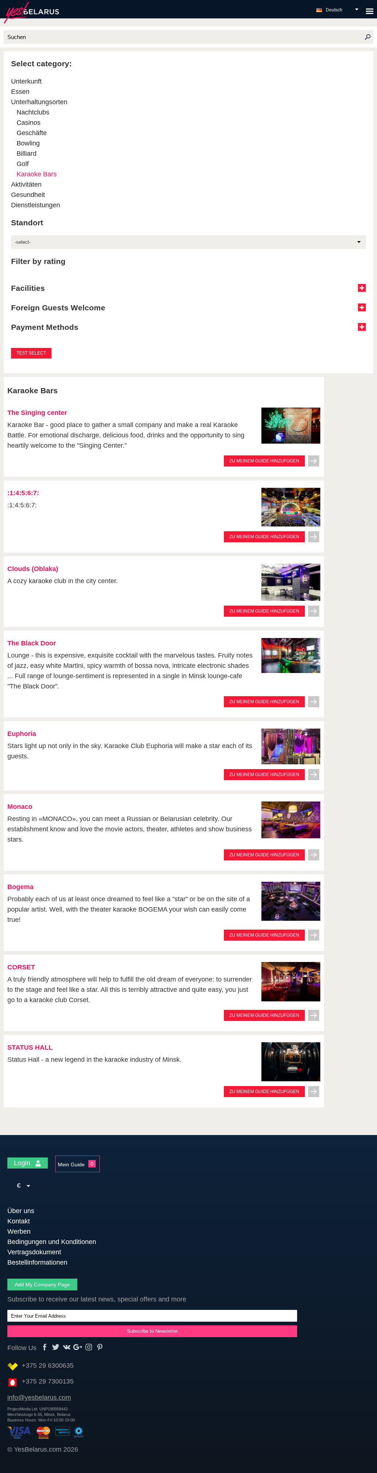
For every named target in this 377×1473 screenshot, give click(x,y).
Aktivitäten (26, 184)
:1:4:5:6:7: (23, 493)
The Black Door (31, 643)
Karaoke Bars (37, 174)
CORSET (21, 967)
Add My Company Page (42, 1284)
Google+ (77, 1347)
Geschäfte (32, 133)
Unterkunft (26, 81)
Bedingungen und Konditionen (51, 1241)
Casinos (28, 122)
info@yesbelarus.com (39, 1397)
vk (66, 1347)
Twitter (55, 1347)
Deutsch (334, 10)
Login (23, 1163)
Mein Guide (71, 1164)
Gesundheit (28, 194)
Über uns (20, 1211)
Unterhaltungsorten (39, 102)
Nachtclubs (33, 112)
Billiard (26, 153)
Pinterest (100, 1347)
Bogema (20, 887)
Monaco (19, 806)
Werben (19, 1231)
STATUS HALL (30, 1047)
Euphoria (21, 733)
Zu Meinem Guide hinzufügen (264, 461)
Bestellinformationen (37, 1262)
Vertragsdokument (34, 1252)
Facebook (44, 1347)
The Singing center (37, 412)
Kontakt (18, 1221)
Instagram (89, 1347)
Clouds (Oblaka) (32, 568)
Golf (23, 164)
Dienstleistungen (35, 205)
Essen (20, 91)
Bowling (28, 143)
